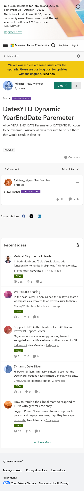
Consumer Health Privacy (54, 483)
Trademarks (10, 477)
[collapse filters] (77, 244)
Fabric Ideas (13, 55)
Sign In (75, 45)
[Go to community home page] (30, 45)
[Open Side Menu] (5, 45)
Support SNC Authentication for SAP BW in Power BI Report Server (43, 329)
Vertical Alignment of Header (33, 256)
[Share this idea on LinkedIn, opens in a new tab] (39, 216)
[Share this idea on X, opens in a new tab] (31, 216)
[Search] (53, 45)
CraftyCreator (22, 380)
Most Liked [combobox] (70, 169)
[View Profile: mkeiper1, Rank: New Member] (8, 85)
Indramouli (20, 345)
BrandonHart (21, 270)
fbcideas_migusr (23, 180)
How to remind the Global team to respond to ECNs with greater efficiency (44, 404)
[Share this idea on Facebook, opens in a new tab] (24, 216)
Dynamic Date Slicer (27, 366)
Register (63, 45)
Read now (48, 74)
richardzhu (20, 420)
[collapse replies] (42, 177)
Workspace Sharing (27, 292)
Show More (44, 442)
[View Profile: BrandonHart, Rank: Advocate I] (8, 259)
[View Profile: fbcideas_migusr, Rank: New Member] (8, 182)
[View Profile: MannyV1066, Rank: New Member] (8, 294)
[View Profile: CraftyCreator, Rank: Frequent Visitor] (8, 369)
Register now (13, 32)
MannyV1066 (22, 306)
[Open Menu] (78, 56)
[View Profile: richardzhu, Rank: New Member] (8, 405)
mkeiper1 (20, 83)
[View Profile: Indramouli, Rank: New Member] (8, 330)
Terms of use (58, 470)
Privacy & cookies (36, 470)
